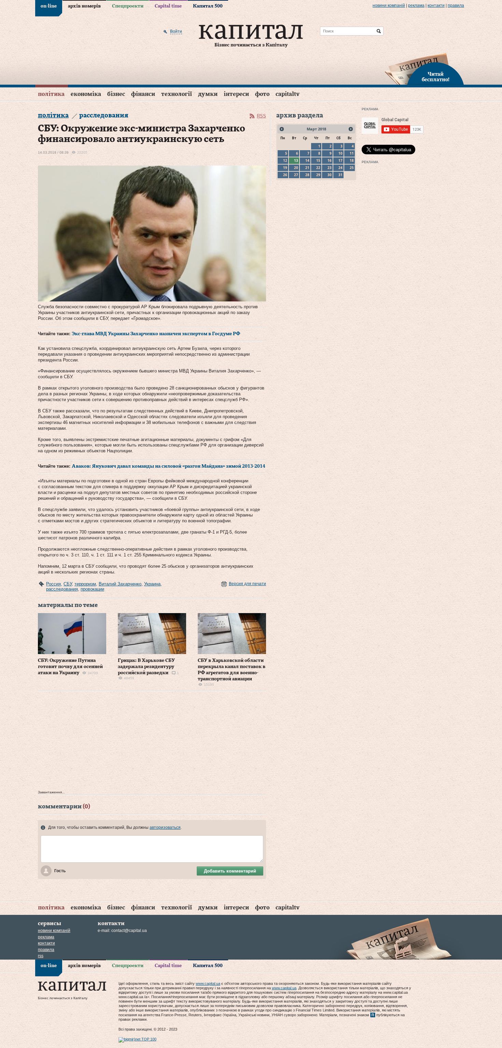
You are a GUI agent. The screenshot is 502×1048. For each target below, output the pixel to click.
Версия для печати (247, 583)
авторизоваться (165, 827)
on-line (49, 6)
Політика (51, 94)
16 (329, 160)
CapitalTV (287, 94)
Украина (152, 583)
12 (285, 160)
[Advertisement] (152, 742)
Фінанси (143, 94)
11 (352, 153)
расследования (62, 589)
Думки (208, 94)
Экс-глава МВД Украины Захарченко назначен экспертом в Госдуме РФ (156, 333)
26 (285, 174)
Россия (53, 583)
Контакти (436, 5)
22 (318, 167)
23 (329, 167)
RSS (261, 115)
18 (352, 160)
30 (329, 174)
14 (307, 160)
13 (296, 160)
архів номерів (84, 6)
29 (318, 174)
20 (296, 167)
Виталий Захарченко (120, 583)
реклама (416, 5)
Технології (176, 94)
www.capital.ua (208, 983)
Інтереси (236, 94)
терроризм (85, 583)
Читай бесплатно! (435, 77)
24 (340, 167)
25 (352, 167)
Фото (262, 94)
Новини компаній (389, 5)
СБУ (68, 583)
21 (307, 167)
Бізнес (116, 94)
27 (296, 174)
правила (456, 5)
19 (285, 167)
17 (340, 160)
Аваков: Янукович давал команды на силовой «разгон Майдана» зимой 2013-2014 (168, 466)
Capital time (168, 6)
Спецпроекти (127, 6)
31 (340, 174)
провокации (92, 589)
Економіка (86, 94)
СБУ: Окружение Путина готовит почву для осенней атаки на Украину (70, 666)
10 (340, 153)
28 (307, 174)
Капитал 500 (208, 6)
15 (318, 160)
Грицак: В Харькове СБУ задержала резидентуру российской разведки (146, 666)
